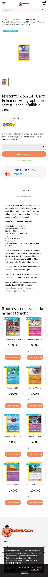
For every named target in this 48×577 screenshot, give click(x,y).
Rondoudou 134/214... (35, 339)
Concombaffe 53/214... (13, 436)
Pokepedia (20, 291)
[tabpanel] (24, 53)
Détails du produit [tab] (24, 196)
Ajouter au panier (24, 154)
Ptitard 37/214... (13, 388)
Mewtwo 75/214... (35, 436)
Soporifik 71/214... (13, 485)
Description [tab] (24, 191)
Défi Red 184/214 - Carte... (35, 485)
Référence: (6, 118)
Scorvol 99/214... (35, 388)
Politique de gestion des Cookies (27, 567)
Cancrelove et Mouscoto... (13, 339)
